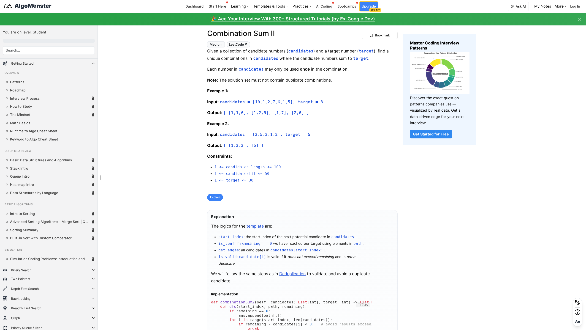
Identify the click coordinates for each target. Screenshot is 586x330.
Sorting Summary (24, 230)
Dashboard (194, 6)
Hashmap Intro (22, 185)
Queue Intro (19, 176)
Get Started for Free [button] (431, 134)
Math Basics (20, 123)
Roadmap (17, 90)
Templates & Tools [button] (269, 6)
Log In (575, 6)
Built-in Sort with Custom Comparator (41, 238)
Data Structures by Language (34, 193)
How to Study (21, 106)
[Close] (579, 19)
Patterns (17, 82)
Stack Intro (19, 168)
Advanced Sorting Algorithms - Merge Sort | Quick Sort (50, 222)
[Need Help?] (577, 312)
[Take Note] (577, 302)
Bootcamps (346, 6)
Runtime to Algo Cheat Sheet (33, 131)
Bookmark (382, 35)
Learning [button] (238, 6)
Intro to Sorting (22, 214)
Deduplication (292, 273)
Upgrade (370, 7)
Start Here (217, 6)
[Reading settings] (577, 321)
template (255, 226)
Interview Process (25, 98)
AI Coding (324, 6)
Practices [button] (301, 6)
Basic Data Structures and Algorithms (41, 160)
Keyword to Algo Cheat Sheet (34, 139)
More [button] (559, 6)
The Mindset (20, 115)
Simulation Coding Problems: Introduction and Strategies (50, 259)
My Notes (542, 6)
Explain (215, 197)
